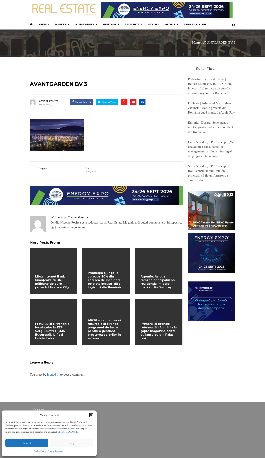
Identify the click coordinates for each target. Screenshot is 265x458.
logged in (53, 374)
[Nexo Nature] (211, 210)
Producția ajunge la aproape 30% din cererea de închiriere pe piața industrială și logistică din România (105, 280)
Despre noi (38, 409)
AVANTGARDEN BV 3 (58, 84)
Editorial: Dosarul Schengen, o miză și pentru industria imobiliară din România (210, 127)
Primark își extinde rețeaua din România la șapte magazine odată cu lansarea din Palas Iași (159, 331)
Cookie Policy (40, 451)
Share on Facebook (83, 102)
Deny (72, 443)
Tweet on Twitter (108, 102)
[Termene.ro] (211, 301)
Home (196, 42)
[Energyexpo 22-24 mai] (211, 252)
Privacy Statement (55, 451)
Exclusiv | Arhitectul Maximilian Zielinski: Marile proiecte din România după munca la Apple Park (211, 107)
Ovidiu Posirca (48, 101)
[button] (91, 415)
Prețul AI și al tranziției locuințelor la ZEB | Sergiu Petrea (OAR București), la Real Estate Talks (52, 331)
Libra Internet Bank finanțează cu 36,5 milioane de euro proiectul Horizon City (52, 282)
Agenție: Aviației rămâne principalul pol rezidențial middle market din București (158, 282)
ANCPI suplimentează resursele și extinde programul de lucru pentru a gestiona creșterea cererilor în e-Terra (104, 329)
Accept (27, 443)
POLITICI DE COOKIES (67, 432)
